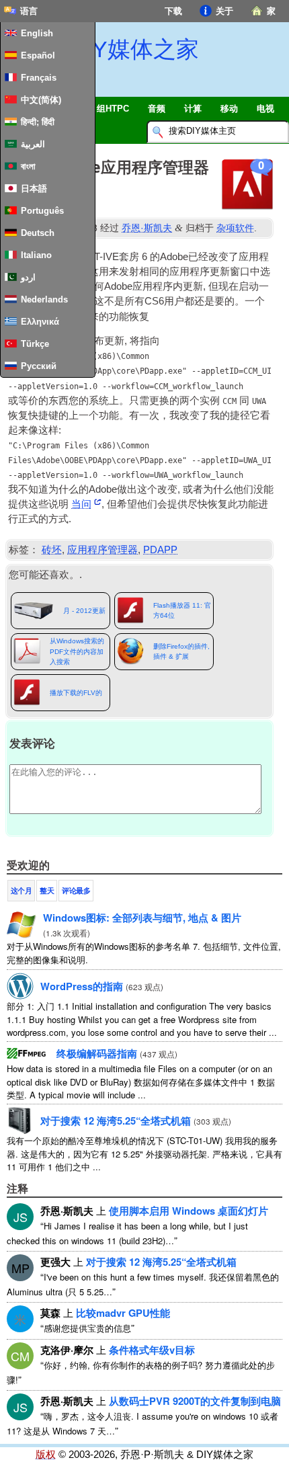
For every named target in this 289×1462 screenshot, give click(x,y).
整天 (47, 891)
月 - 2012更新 (84, 610)
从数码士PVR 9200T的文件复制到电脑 (195, 1400)
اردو (28, 277)
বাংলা (28, 166)
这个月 (21, 891)
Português (42, 211)
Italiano (36, 255)
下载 (173, 11)
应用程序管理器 (102, 549)
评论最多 (76, 891)
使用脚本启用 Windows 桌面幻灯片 (188, 1210)
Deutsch (37, 233)
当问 (81, 504)
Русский (38, 366)
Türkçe (35, 344)
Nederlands (44, 299)
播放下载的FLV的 (76, 692)
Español (38, 55)
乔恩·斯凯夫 (147, 227)
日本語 (34, 189)
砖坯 (52, 549)
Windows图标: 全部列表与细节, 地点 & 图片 (142, 917)
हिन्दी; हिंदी (37, 122)
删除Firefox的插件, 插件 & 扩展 (181, 651)
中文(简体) (41, 100)
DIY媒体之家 (134, 49)
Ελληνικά (40, 322)
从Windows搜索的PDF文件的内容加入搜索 (77, 651)
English (37, 33)
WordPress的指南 (81, 986)
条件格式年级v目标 (152, 1349)
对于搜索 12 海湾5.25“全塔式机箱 (115, 1120)
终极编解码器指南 (96, 1053)
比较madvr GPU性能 (123, 1312)
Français (38, 78)
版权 (46, 1454)
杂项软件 (235, 227)
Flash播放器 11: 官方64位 (182, 610)
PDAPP (160, 549)
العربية (33, 144)
